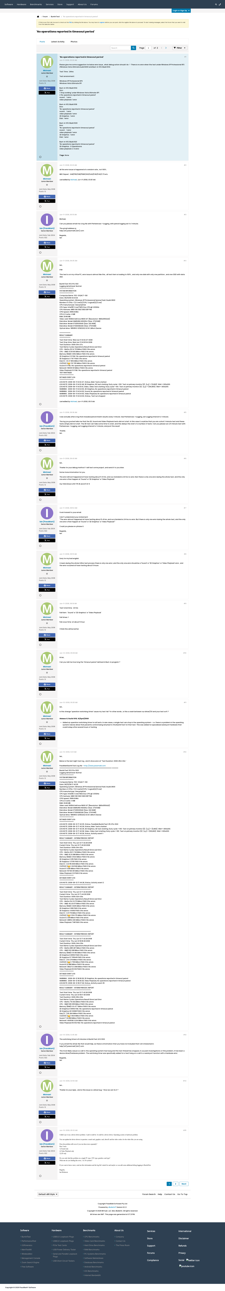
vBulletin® (112, 1207)
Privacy (182, 1253)
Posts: (41, 83)
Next (184, 1184)
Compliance (153, 1260)
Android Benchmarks (93, 1267)
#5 (185, 412)
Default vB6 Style (47, 1194)
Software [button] (9, 4)
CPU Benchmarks (91, 1237)
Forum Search (149, 1194)
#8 (185, 554)
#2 (185, 165)
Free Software (28, 1267)
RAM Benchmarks (91, 1249)
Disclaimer (184, 1238)
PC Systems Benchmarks (95, 1254)
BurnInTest (26, 1237)
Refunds (183, 1245)
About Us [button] (82, 4)
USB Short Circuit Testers (63, 1261)
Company (120, 1237)
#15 (184, 1130)
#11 (185, 702)
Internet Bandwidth (92, 1275)
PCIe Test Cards (60, 1245)
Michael (73, 180)
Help (160, 1194)
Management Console (31, 1258)
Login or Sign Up (180, 10)
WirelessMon (27, 1254)
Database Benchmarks (94, 1262)
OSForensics (27, 1245)
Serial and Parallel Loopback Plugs (65, 1255)
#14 (184, 1081)
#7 (185, 508)
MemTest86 (27, 1249)
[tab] (42, 41)
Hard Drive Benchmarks (94, 1245)
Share (48, 88)
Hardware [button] (21, 4)
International (185, 1231)
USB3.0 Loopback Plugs (63, 1237)
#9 (185, 603)
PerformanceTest (29, 1241)
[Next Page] (165, 48)
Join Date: (43, 81)
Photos (74, 41)
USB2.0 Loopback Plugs (63, 1241)
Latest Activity (57, 41)
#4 (185, 261)
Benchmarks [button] (36, 4)
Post (48, 93)
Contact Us (169, 1194)
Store (149, 1238)
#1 (185, 57)
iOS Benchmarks (91, 1271)
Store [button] (59, 4)
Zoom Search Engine (30, 1262)
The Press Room (123, 1245)
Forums (94, 4)
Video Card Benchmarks (94, 1241)
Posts (42, 41)
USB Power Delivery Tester (64, 1249)
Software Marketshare (93, 1258)
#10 (184, 653)
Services (151, 1231)
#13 (184, 1035)
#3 (185, 214)
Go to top (182, 1194)
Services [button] (50, 4)
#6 (185, 458)
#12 (184, 752)
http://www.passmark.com (95, 766)
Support (70, 4)
